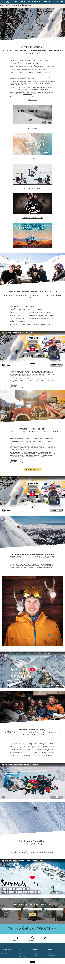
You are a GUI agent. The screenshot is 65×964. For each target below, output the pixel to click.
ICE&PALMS (32, 158)
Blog (28, 1)
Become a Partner (21, 956)
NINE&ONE (14, 384)
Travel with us (37, 1)
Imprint (50, 953)
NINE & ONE (4, 952)
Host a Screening (21, 953)
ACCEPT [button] (32, 961)
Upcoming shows (21, 954)
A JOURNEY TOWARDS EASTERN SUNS (32, 217)
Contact (47, 1)
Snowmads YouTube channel (25, 321)
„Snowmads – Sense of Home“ (33, 63)
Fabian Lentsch (5, 953)
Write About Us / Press (22, 957)
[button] (2, 24)
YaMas (21, 84)
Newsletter (35, 952)
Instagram (35, 953)
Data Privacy (51, 955)
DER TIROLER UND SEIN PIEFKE (32, 188)
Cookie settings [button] (57, 959)
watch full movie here (32, 469)
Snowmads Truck (27, 93)
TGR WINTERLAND (32, 128)
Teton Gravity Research (31, 77)
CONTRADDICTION (32, 99)
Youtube (34, 955)
